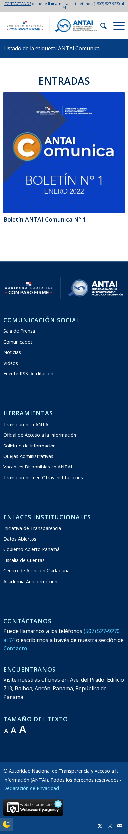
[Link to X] (100, 826)
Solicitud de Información (29, 446)
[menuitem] (100, 25)
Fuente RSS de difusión (28, 373)
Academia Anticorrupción (30, 581)
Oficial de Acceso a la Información (39, 435)
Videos (10, 363)
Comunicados (18, 342)
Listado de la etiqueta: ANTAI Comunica (51, 48)
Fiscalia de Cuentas (24, 560)
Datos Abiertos (19, 539)
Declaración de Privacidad (31, 788)
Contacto (15, 648)
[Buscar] (100, 25)
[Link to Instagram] (110, 826)
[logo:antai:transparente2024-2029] (51, 25)
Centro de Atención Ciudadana (36, 570)
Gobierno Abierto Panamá (31, 549)
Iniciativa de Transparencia (32, 528)
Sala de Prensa (19, 331)
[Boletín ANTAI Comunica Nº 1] (64, 153)
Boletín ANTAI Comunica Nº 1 (44, 219)
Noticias (12, 352)
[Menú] (116, 25)
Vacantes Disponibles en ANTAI (37, 467)
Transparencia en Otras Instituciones (43, 477)
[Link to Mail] (120, 826)
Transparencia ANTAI (26, 424)
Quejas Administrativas (28, 456)
